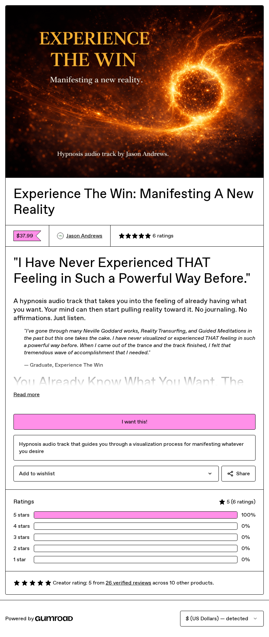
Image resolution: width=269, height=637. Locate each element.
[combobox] (116, 474)
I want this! (134, 422)
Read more (26, 394)
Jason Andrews (84, 236)
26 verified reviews (128, 583)
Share (243, 473)
